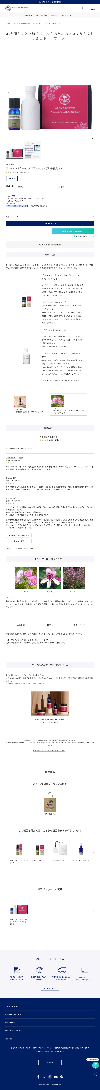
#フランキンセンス (42, 15)
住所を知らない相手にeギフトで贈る (73, 231)
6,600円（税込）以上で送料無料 (50, 2)
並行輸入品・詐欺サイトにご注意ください (50, 1051)
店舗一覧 (8, 1038)
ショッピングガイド (12, 1030)
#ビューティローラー (68, 15)
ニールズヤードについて (14, 1006)
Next (91, 92)
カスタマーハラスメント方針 (27, 1048)
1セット (12, 178)
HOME (9, 23)
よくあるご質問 (49, 988)
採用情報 (50, 1062)
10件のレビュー (24, 172)
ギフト (16, 23)
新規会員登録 (10, 1022)
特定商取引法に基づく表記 (70, 1048)
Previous (8, 92)
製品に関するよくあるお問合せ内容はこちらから (49, 751)
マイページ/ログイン (13, 1014)
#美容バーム (28, 15)
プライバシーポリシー (45, 1048)
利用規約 (57, 1048)
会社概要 (14, 1048)
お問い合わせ (84, 1048)
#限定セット (55, 15)
